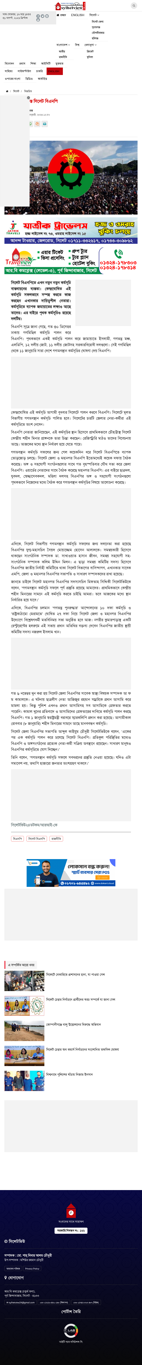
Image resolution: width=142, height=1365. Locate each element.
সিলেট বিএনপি (36, 839)
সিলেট (93, 15)
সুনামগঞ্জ (96, 27)
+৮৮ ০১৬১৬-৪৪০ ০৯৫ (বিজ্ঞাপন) (54, 1302)
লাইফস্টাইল (24, 71)
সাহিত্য (9, 71)
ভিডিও (29, 79)
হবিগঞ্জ (95, 38)
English (77, 15)
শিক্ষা (33, 64)
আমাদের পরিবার (13, 1268)
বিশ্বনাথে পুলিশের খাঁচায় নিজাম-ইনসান (69, 1074)
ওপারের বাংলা (12, 79)
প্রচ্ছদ (62, 15)
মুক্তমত (59, 64)
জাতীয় (62, 51)
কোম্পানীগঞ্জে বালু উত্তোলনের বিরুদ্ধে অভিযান (73, 1024)
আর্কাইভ (42, 79)
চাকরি (39, 71)
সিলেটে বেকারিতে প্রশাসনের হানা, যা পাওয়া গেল (75, 974)
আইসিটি (45, 64)
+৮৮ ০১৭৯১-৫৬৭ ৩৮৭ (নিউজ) (86, 1302)
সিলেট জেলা (97, 21)
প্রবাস (22, 64)
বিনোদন (9, 64)
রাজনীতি (63, 57)
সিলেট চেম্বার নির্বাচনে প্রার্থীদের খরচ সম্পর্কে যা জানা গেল (80, 999)
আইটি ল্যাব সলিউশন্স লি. (71, 1342)
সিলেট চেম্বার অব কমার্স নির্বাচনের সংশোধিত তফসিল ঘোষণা (82, 1049)
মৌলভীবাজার (98, 32)
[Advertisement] (103, 305)
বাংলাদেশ (62, 45)
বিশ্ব (77, 45)
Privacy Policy (32, 1268)
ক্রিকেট (90, 51)
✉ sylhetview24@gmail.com (20, 1302)
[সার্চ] (55, 79)
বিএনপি (17, 839)
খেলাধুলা (89, 45)
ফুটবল (90, 57)
